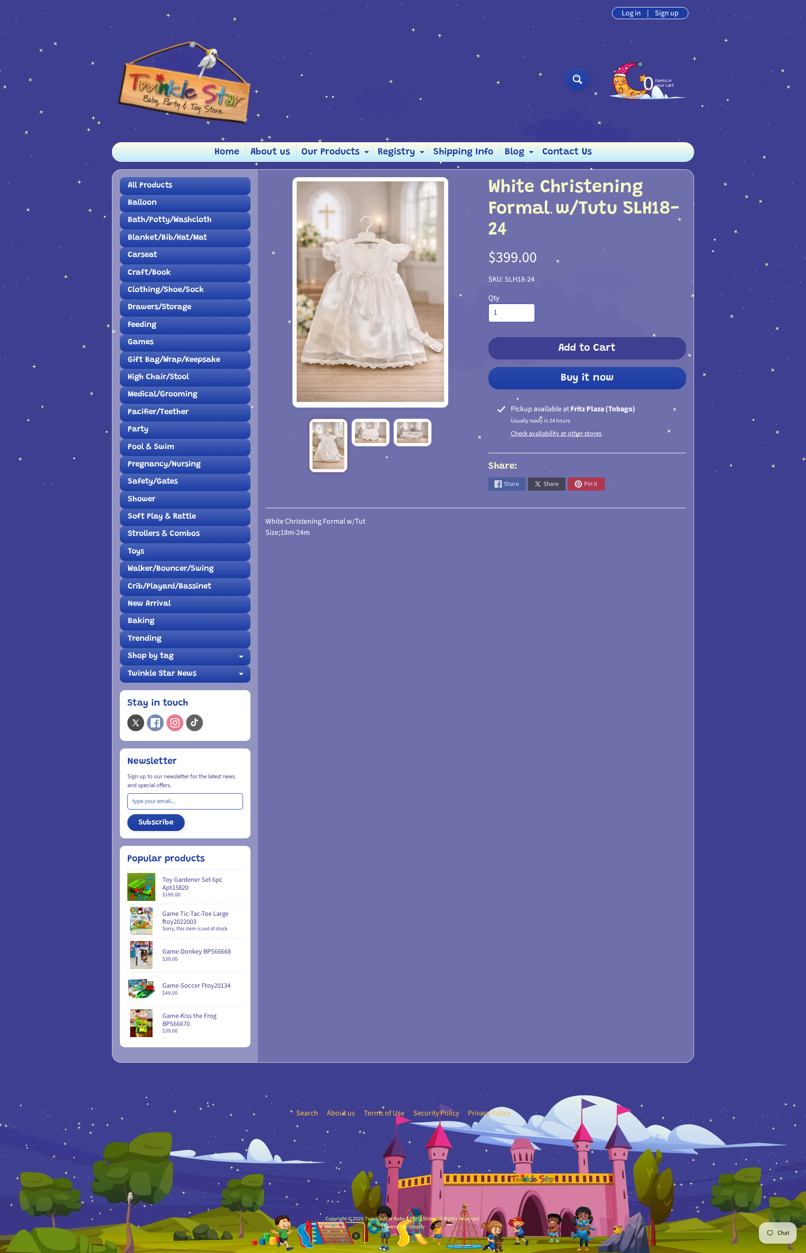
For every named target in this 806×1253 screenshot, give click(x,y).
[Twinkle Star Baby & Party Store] (193, 79)
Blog (520, 154)
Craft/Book (149, 273)
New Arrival (149, 604)
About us (270, 152)
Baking (141, 621)
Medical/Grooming (162, 395)
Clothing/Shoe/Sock (166, 290)
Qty (493, 298)
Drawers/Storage (159, 308)
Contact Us (567, 152)
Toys (136, 552)
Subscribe (156, 822)
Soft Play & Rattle (162, 517)
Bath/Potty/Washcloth (170, 220)
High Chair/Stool (158, 377)
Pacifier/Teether (158, 412)
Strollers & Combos (164, 534)
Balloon (142, 203)
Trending (144, 639)
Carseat (142, 255)
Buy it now (587, 378)
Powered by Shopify (403, 1226)
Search (307, 1113)
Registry (402, 154)
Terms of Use (384, 1113)
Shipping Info (463, 152)
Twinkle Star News (189, 676)
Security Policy (436, 1113)
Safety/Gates (153, 482)
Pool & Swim (151, 447)
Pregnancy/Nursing (164, 465)
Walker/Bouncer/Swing (171, 569)
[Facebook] (155, 722)
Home (227, 152)
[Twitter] (135, 722)
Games (140, 342)
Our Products (336, 154)
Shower (141, 500)
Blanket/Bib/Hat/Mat (167, 238)
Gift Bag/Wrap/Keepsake (174, 360)
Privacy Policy (489, 1113)
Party (138, 430)
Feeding (142, 325)
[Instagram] (175, 722)
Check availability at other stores (556, 433)
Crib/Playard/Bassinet (169, 587)
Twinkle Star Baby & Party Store (400, 1218)
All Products (150, 186)
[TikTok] (194, 722)
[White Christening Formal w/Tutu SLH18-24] (328, 445)
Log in (631, 13)
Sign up (667, 13)
